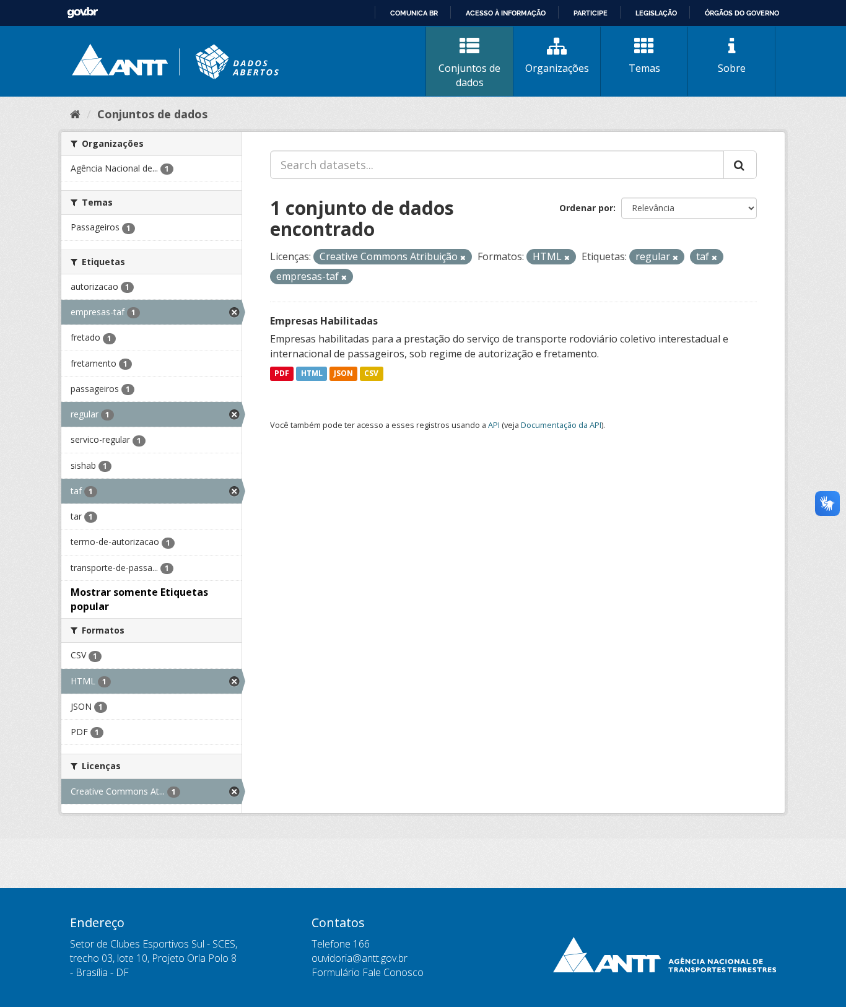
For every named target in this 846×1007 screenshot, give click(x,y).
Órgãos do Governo (742, 13)
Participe (590, 13)
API (494, 424)
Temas (644, 68)
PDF (281, 373)
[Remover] (463, 257)
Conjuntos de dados (469, 75)
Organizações (557, 68)
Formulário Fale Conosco (368, 972)
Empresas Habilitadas (324, 321)
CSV (371, 373)
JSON (343, 373)
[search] (740, 164)
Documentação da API (561, 424)
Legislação (656, 13)
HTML (312, 373)
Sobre (732, 68)
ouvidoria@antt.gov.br (360, 958)
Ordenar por (586, 208)
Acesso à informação (506, 13)
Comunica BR (414, 13)
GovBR (82, 13)
